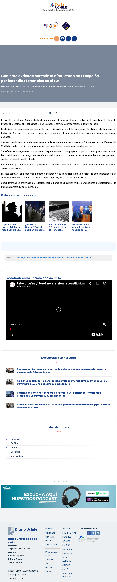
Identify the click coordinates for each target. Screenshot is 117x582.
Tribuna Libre (51, 544)
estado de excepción (44, 257)
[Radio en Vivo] (56, 38)
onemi (88, 257)
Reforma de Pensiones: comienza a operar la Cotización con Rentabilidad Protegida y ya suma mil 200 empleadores (59, 394)
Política (14, 443)
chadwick (28, 257)
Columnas (50, 533)
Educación (67, 549)
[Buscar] (68, 38)
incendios (59, 257)
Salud (65, 569)
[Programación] (62, 38)
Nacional (7, 113)
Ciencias (66, 541)
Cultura (14, 447)
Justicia (66, 565)
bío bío (20, 257)
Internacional (17, 456)
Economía (67, 553)
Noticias (49, 528)
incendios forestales (75, 257)
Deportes (15, 452)
